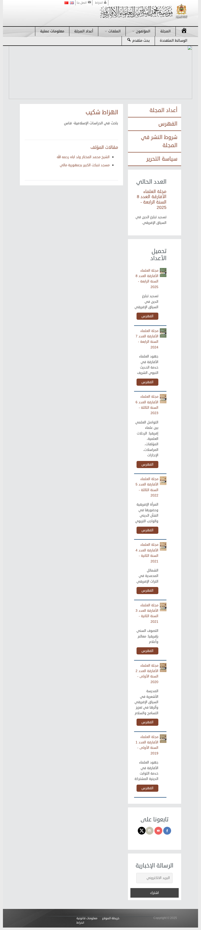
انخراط (80, 923)
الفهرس (167, 124)
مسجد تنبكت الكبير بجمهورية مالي (85, 165)
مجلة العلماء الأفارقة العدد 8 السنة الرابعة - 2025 (151, 199)
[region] (100, 72)
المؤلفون (143, 31)
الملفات (114, 31)
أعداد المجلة (83, 31)
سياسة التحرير (161, 159)
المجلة (165, 31)
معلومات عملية (52, 31)
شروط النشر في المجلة (159, 141)
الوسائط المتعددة (173, 40)
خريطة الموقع (110, 918)
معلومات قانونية (86, 918)
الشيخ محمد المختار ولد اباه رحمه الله (83, 157)
